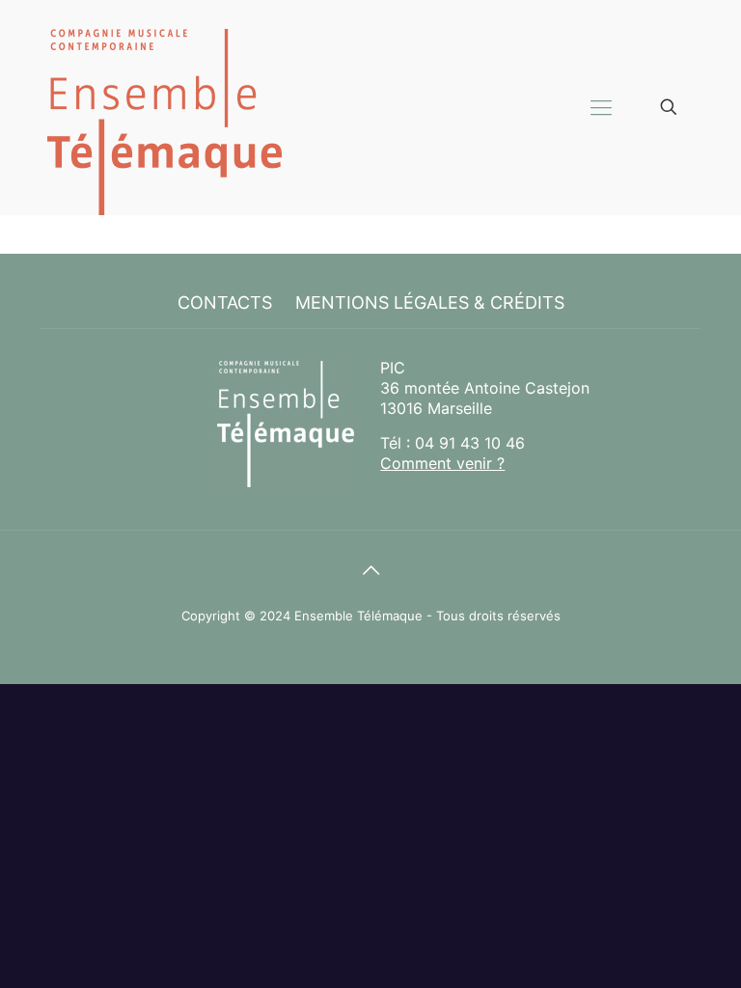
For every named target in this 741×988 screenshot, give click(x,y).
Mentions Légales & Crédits (429, 302)
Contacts (225, 302)
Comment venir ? (442, 463)
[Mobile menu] (601, 107)
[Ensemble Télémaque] (164, 107)
